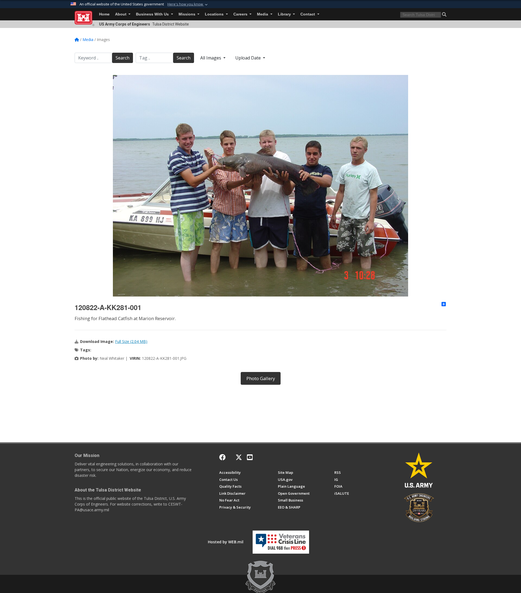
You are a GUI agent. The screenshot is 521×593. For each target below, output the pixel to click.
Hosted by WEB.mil (225, 541)
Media (263, 14)
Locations (215, 14)
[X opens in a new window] (239, 457)
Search (122, 58)
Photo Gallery (260, 378)
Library (285, 14)
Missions (187, 14)
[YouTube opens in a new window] (250, 457)
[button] (188, 4)
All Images (211, 58)
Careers (241, 14)
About (121, 14)
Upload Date (248, 58)
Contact (308, 14)
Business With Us (153, 14)
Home (104, 14)
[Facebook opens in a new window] (222, 457)
